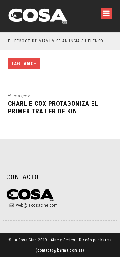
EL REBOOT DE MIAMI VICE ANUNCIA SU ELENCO (56, 41)
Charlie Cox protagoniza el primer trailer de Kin (53, 107)
